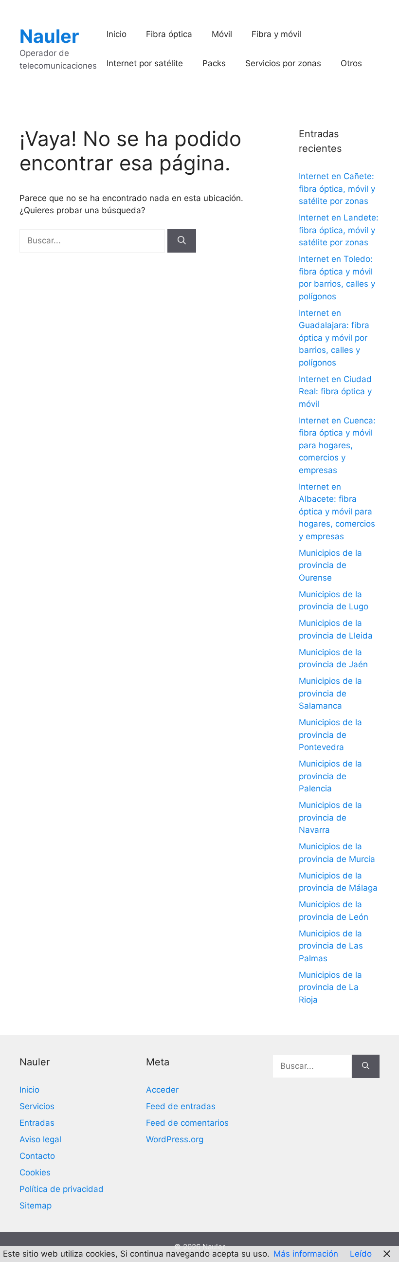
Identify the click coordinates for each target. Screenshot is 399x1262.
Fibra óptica (169, 34)
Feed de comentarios (187, 1123)
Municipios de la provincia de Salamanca (330, 693)
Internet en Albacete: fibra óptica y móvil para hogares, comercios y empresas (337, 511)
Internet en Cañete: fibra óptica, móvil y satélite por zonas (337, 188)
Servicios (36, 1106)
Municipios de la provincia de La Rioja (330, 987)
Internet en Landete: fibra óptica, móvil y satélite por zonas (339, 230)
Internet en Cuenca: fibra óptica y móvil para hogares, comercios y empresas (337, 445)
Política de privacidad (61, 1189)
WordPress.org (174, 1139)
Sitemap (35, 1205)
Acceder (162, 1090)
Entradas (36, 1123)
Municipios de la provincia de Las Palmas (331, 946)
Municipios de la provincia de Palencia (330, 776)
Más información (305, 1254)
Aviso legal (40, 1139)
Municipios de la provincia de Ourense (330, 565)
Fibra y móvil (276, 34)
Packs (214, 63)
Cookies (35, 1172)
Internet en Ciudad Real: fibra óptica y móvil (335, 391)
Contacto (37, 1156)
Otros (351, 63)
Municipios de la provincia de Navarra (330, 817)
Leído (361, 1254)
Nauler (49, 36)
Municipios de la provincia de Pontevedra (330, 734)
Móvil (222, 34)
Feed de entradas (181, 1106)
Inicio (117, 34)
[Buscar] (181, 241)
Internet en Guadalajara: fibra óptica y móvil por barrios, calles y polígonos (334, 337)
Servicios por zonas (283, 63)
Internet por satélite (145, 63)
